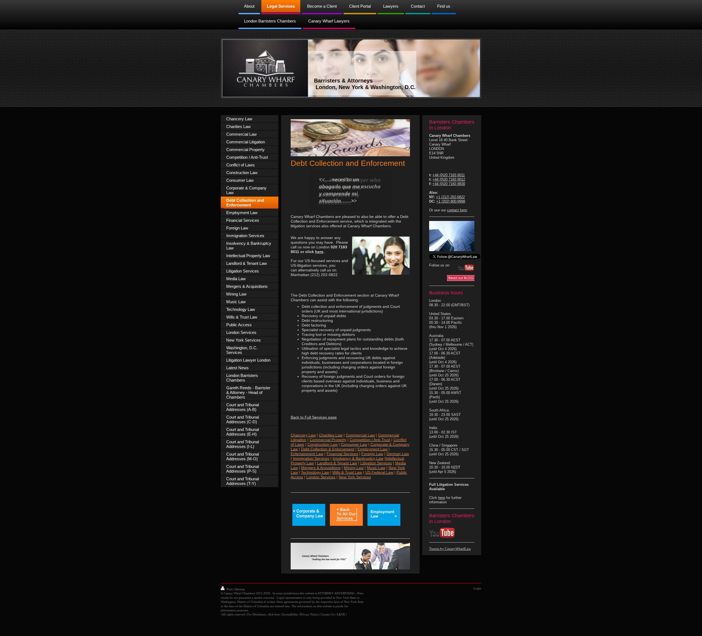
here (319, 251)
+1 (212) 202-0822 (450, 197)
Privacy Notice (309, 614)
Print (229, 589)
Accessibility (290, 614)
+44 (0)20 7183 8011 (448, 175)
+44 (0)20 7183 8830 (448, 184)
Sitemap (240, 589)
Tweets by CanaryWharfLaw (450, 549)
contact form (457, 210)
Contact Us (328, 614)
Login (477, 588)
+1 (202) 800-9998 (450, 201)
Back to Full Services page (314, 417)
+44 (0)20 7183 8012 (448, 179)
